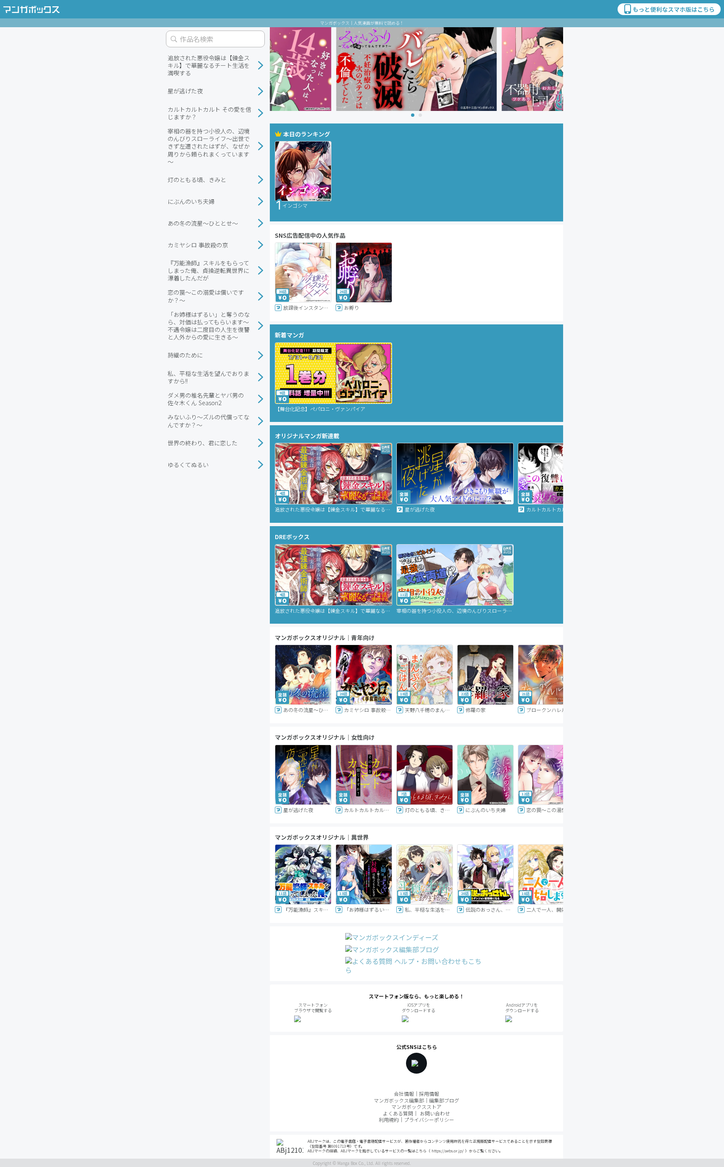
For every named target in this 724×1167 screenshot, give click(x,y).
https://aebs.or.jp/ (447, 1151)
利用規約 (389, 1119)
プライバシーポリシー (429, 1119)
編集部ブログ (444, 1100)
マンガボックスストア (416, 1106)
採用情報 (429, 1093)
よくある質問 (398, 1113)
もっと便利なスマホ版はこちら (674, 9)
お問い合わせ (435, 1113)
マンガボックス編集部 (399, 1100)
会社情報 (404, 1093)
